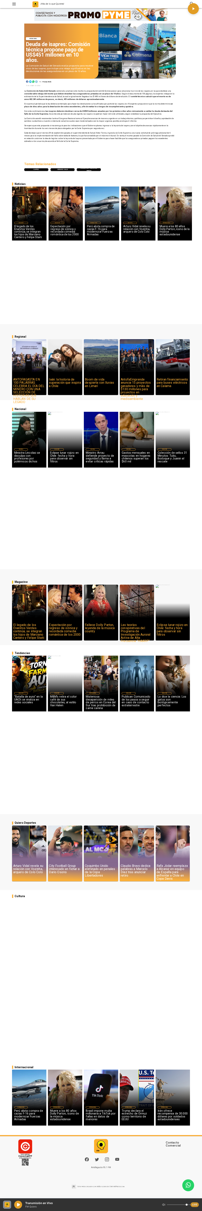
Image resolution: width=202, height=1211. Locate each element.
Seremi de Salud (62, 169)
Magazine (21, 222)
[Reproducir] (193, 8)
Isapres (36, 169)
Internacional (33, 38)
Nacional (21, 449)
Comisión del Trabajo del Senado (88, 169)
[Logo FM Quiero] (35, 4)
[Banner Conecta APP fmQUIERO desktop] (101, 15)
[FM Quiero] (14, 4)
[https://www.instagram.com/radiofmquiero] (107, 1161)
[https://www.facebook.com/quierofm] (87, 1159)
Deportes (130, 222)
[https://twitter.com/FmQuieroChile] (97, 1161)
